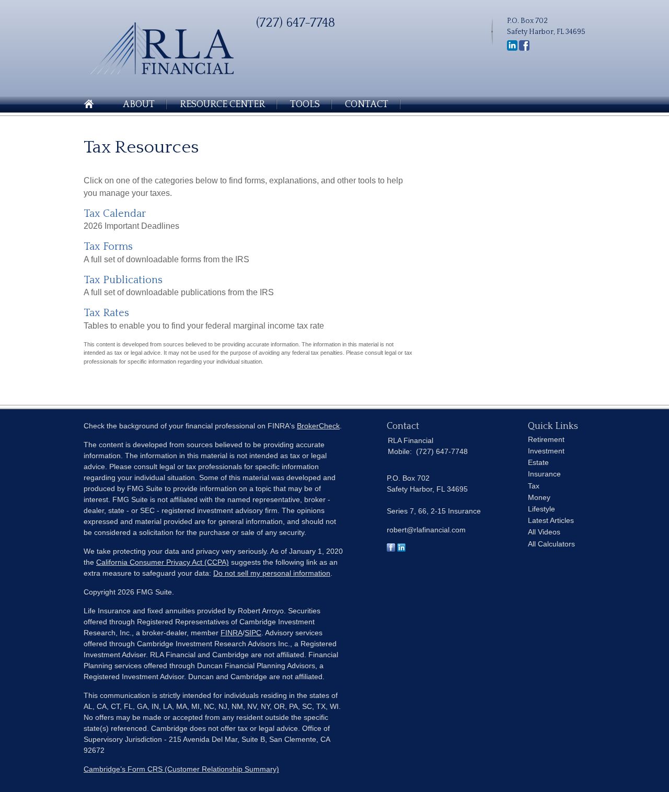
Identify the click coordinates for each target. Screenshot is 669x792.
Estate (538, 462)
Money (539, 497)
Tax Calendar (115, 213)
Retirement (546, 439)
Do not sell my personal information (271, 573)
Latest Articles (551, 520)
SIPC (253, 632)
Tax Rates (106, 313)
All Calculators (551, 544)
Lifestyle (541, 509)
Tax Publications (123, 280)
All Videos (544, 532)
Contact (366, 104)
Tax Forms (108, 246)
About (139, 104)
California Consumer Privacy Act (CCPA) (162, 562)
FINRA (232, 632)
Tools (305, 104)
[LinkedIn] (512, 48)
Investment (546, 451)
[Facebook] (524, 48)
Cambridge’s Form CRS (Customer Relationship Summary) (181, 769)
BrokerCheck (318, 426)
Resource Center (222, 104)
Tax (533, 486)
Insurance (544, 474)
